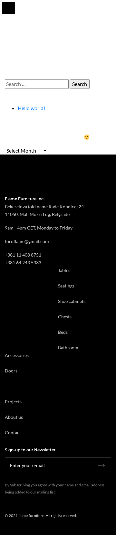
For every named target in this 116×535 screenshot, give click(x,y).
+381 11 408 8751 (23, 255)
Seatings (66, 285)
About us (14, 417)
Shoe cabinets (71, 301)
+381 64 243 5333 (23, 262)
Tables (64, 270)
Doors (11, 370)
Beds (63, 332)
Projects (13, 401)
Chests (65, 316)
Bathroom (68, 347)
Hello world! (31, 108)
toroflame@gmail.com (27, 241)
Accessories (17, 355)
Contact (13, 432)
